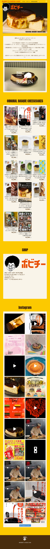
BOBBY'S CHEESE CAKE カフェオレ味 (40, 197)
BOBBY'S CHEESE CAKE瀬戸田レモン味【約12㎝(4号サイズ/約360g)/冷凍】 (39, 176)
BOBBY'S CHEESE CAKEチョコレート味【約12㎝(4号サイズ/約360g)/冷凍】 (11, 198)
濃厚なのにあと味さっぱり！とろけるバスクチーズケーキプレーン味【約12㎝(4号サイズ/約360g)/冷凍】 (25, 205)
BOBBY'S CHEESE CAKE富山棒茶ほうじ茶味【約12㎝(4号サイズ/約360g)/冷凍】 (39, 122)
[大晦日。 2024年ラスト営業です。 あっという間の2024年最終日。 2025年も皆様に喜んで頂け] (35, 450)
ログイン (28, 1)
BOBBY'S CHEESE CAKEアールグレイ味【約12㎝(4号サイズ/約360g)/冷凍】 (11, 176)
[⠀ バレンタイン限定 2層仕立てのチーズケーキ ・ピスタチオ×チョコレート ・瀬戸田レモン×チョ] (35, 408)
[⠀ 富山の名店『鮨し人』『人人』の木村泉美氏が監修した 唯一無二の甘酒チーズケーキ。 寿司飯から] (14, 387)
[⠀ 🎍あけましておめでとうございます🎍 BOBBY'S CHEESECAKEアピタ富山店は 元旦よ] (14, 450)
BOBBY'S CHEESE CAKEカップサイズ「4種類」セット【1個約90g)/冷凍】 (25, 234)
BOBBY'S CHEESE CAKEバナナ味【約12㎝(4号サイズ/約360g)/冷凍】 (39, 151)
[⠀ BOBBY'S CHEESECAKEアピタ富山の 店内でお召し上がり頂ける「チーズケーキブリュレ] (35, 366)
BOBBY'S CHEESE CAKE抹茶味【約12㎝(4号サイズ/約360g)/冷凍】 (25, 176)
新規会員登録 (34, 1)
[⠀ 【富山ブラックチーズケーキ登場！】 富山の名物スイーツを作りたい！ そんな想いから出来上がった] (35, 492)
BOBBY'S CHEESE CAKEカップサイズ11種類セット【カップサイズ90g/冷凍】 (11, 229)
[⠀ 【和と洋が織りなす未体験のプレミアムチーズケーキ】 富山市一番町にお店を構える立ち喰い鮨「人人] (14, 492)
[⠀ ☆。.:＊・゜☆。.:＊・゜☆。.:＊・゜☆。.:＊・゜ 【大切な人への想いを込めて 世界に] (35, 345)
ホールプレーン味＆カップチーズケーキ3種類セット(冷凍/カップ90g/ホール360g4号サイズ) (11, 153)
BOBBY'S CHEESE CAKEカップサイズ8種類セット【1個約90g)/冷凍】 (25, 150)
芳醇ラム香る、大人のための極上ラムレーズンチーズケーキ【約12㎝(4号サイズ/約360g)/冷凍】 (11, 128)
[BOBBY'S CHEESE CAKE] (12, 3)
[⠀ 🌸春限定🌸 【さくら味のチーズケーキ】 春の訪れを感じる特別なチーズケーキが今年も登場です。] (14, 345)
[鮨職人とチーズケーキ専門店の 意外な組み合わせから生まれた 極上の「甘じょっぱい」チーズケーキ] (14, 429)
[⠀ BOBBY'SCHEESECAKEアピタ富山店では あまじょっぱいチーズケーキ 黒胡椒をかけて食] (14, 366)
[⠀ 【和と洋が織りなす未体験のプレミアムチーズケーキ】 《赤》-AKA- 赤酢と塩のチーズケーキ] (35, 429)
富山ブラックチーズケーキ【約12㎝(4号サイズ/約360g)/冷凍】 (25, 128)
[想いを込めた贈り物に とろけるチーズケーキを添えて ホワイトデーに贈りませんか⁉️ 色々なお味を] (35, 324)
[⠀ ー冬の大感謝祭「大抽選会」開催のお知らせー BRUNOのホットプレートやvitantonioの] (35, 387)
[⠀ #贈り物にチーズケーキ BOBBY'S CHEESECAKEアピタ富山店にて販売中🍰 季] (14, 324)
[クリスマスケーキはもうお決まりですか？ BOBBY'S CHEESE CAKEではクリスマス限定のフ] (35, 513)
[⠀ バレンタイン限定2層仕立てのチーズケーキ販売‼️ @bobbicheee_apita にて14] (14, 408)
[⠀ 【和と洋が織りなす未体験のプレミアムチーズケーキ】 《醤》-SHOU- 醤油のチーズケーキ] (14, 471)
